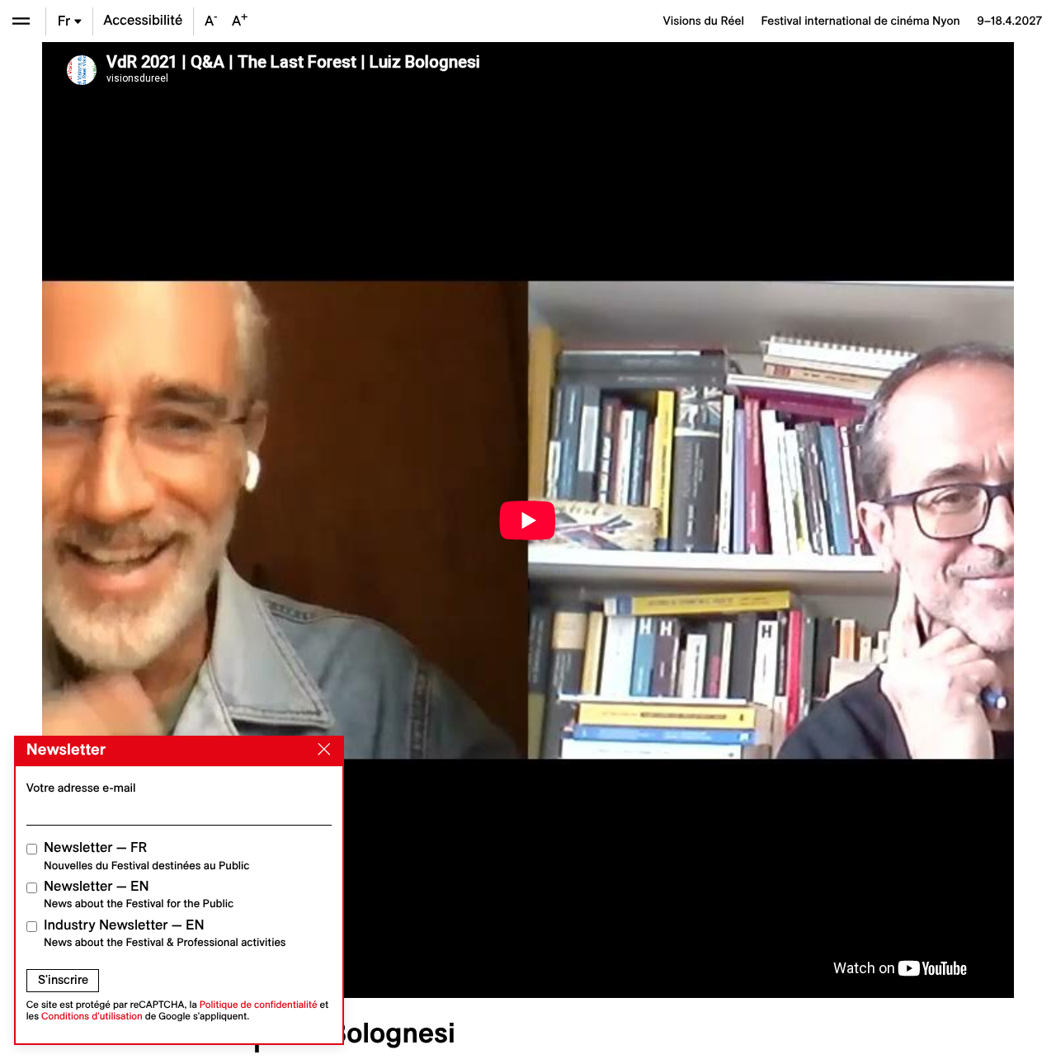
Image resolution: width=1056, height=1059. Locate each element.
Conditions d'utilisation (92, 1016)
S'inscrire (63, 979)
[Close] (320, 750)
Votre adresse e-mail (81, 787)
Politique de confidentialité (259, 1005)
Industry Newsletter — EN (165, 933)
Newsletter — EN (138, 894)
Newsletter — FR (146, 855)
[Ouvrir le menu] (21, 21)
